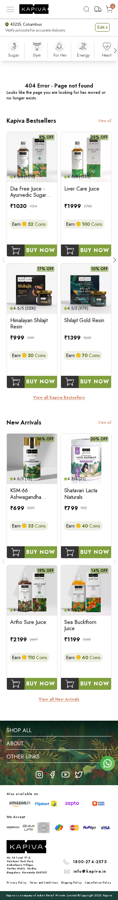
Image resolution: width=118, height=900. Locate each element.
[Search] (86, 9)
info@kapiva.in (90, 871)
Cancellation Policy (98, 883)
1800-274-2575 (90, 862)
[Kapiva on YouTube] (65, 775)
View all (104, 121)
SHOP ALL (19, 730)
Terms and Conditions (44, 883)
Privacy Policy (17, 883)
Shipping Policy (71, 883)
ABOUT (15, 743)
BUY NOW (40, 250)
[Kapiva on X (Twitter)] (79, 775)
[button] (102, 27)
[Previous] (3, 260)
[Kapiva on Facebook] (52, 775)
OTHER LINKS (23, 757)
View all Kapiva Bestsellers (59, 397)
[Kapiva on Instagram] (39, 775)
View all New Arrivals (59, 699)
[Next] (115, 50)
